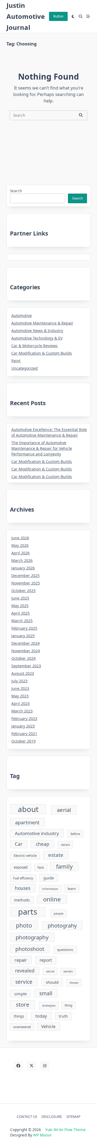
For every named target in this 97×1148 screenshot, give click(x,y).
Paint (15, 360)
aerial (64, 810)
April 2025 (20, 613)
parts (27, 912)
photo (24, 925)
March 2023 (22, 711)
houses (22, 888)
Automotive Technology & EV (37, 338)
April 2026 (20, 552)
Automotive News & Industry (37, 330)
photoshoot (29, 949)
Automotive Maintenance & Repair (42, 323)
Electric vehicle (25, 855)
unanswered (22, 1027)
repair (21, 960)
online (52, 899)
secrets (68, 971)
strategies (49, 1005)
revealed (24, 970)
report (46, 960)
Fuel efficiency (23, 878)
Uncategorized (24, 368)
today (41, 1016)
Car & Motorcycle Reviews (34, 345)
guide (48, 877)
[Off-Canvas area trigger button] (88, 16)
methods (22, 900)
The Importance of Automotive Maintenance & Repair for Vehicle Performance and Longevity (41, 448)
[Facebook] (18, 1066)
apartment (27, 822)
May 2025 (20, 605)
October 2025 (23, 590)
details (65, 845)
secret (50, 971)
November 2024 (25, 650)
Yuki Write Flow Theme (65, 1129)
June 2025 (20, 598)
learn (72, 888)
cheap (42, 844)
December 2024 (25, 643)
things (19, 1016)
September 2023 (26, 665)
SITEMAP (73, 1116)
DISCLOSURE (51, 1116)
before (75, 834)
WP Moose (42, 1135)
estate (55, 854)
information (50, 889)
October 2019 (23, 741)
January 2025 (23, 635)
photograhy (62, 925)
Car (18, 844)
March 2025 (22, 620)
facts (40, 867)
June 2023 (20, 688)
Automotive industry (37, 833)
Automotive (21, 315)
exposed (20, 867)
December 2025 (25, 575)
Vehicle (48, 1026)
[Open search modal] (80, 16)
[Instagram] (44, 1066)
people (58, 913)
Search (16, 190)
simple (20, 993)
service (23, 981)
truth (63, 1016)
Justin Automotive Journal (25, 16)
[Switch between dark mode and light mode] (73, 16)
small (45, 993)
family (64, 866)
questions (65, 949)
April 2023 (20, 703)
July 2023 (19, 680)
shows (74, 983)
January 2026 (23, 568)
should (52, 982)
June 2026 (20, 537)
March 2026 (22, 560)
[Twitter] (31, 1066)
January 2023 (23, 726)
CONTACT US (27, 1116)
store (22, 1004)
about (28, 809)
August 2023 (22, 673)
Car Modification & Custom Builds (41, 353)
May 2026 (20, 545)
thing (68, 1005)
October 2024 (23, 658)
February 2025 (24, 628)
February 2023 (24, 718)
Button (58, 16)
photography (32, 937)
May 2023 (20, 695)
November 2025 (25, 583)
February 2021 (24, 733)
